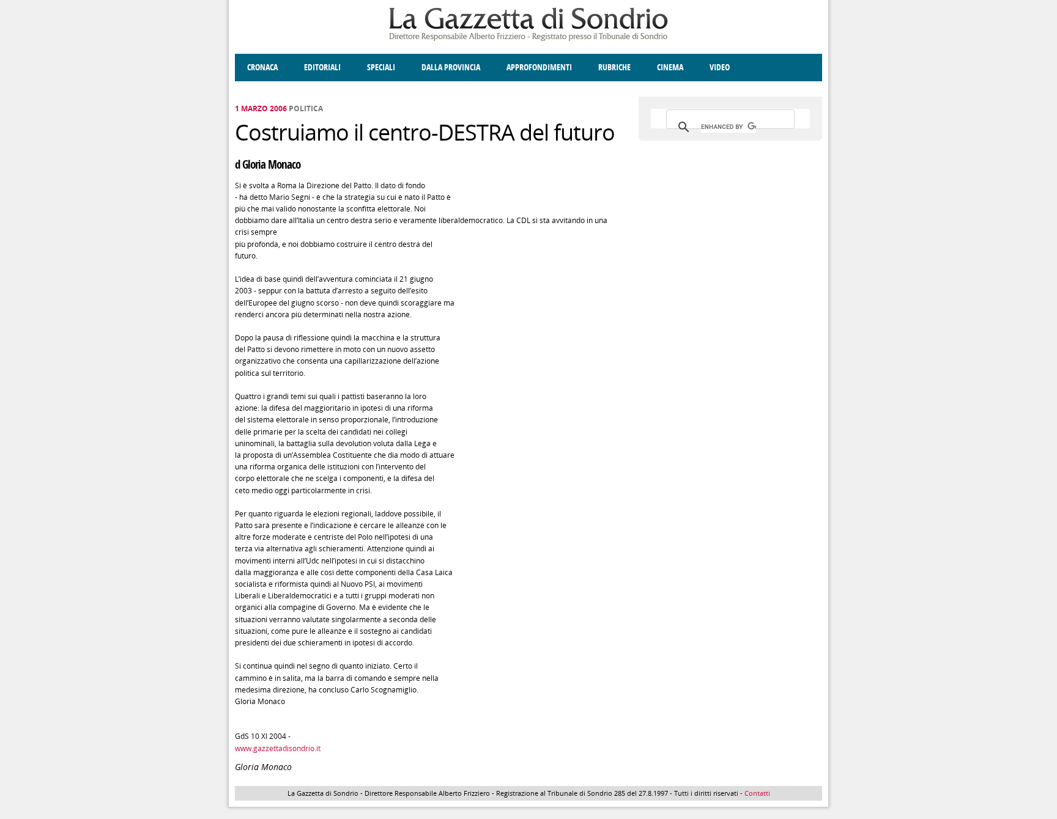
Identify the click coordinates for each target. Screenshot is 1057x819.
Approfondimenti (539, 67)
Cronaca (262, 67)
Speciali (381, 67)
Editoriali (322, 67)
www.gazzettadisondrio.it (278, 748)
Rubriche (614, 67)
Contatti (757, 793)
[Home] (528, 39)
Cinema (670, 67)
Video (720, 67)
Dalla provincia (450, 67)
